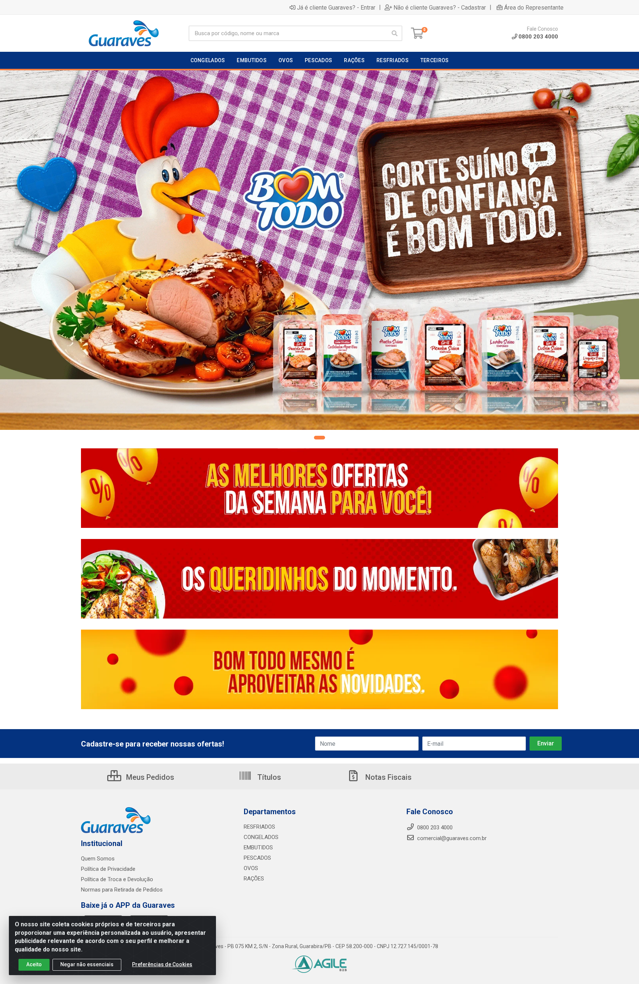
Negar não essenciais (87, 964)
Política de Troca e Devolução (117, 879)
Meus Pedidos (149, 777)
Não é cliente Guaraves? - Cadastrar (439, 7)
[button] (319, 437)
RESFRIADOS (259, 826)
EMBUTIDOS (258, 847)
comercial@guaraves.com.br (451, 838)
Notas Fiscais (388, 777)
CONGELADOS (261, 837)
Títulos (268, 777)
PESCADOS (257, 858)
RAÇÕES (254, 878)
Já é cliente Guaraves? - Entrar (336, 7)
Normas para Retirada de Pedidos (122, 889)
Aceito (34, 964)
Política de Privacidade (108, 869)
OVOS (251, 868)
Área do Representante (534, 7)
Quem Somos (98, 858)
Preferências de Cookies (162, 964)
